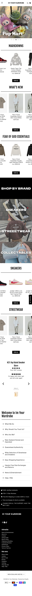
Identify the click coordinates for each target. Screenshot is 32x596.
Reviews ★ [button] (30, 299)
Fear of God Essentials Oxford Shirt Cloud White (16, 116)
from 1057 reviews (16, 370)
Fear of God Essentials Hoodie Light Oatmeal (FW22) (16, 160)
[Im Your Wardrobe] (16, 3)
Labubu (4, 556)
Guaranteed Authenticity (14, 447)
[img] (16, 368)
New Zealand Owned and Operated (14, 441)
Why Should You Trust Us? (14, 429)
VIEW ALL (16, 80)
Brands (3, 559)
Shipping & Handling (7, 541)
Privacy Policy (5, 546)
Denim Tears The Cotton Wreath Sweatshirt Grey (16, 70)
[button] (4, 384)
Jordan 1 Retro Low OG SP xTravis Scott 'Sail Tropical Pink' (16, 292)
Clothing (4, 563)
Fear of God (5, 558)
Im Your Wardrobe (12, 579)
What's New (5, 554)
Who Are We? (10, 435)
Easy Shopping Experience (15, 460)
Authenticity (5, 544)
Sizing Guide (5, 537)
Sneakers (4, 561)
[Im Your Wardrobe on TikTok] (6, 522)
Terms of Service (6, 548)
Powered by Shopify (23, 579)
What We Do (9, 424)
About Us (4, 534)
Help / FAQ (9, 478)
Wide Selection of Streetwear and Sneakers (16, 454)
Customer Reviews (7, 542)
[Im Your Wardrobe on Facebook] (2, 522)
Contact (4, 536)
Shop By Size (5, 564)
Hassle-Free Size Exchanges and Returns (15, 466)
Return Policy (5, 539)
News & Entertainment (13, 473)
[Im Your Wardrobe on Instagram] (4, 522)
